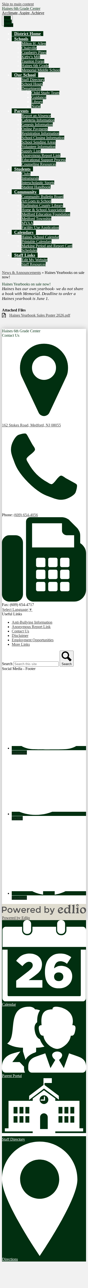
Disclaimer (20, 635)
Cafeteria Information (38, 120)
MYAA (27, 223)
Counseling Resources (39, 164)
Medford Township (36, 219)
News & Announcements (21, 272)
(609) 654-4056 (26, 515)
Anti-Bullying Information (32, 622)
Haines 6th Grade (35, 66)
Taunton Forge (33, 61)
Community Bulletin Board (43, 196)
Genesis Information (37, 124)
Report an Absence (36, 116)
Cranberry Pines (34, 52)
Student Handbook (36, 187)
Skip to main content (18, 4)
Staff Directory (33, 79)
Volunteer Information (38, 146)
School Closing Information (43, 138)
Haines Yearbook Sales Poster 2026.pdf (39, 315)
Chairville (29, 48)
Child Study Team (45, 93)
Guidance (38, 97)
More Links (21, 644)
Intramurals (30, 178)
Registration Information (40, 133)
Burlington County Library (42, 205)
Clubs (26, 174)
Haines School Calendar (40, 237)
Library (37, 102)
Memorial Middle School (41, 70)
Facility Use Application (40, 227)
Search (7, 664)
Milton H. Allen (34, 43)
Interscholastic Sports (38, 182)
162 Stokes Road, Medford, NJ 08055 (31, 425)
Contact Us (20, 631)
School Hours (32, 84)
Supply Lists (31, 151)
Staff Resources (34, 264)
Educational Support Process (44, 160)
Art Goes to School (36, 201)
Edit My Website (34, 260)
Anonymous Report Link (41, 155)
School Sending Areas (39, 142)
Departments (31, 88)
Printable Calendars (37, 241)
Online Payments (35, 129)
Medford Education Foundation (46, 214)
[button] (21, 38)
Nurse (36, 106)
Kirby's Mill (31, 57)
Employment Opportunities (33, 640)
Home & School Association (44, 210)
